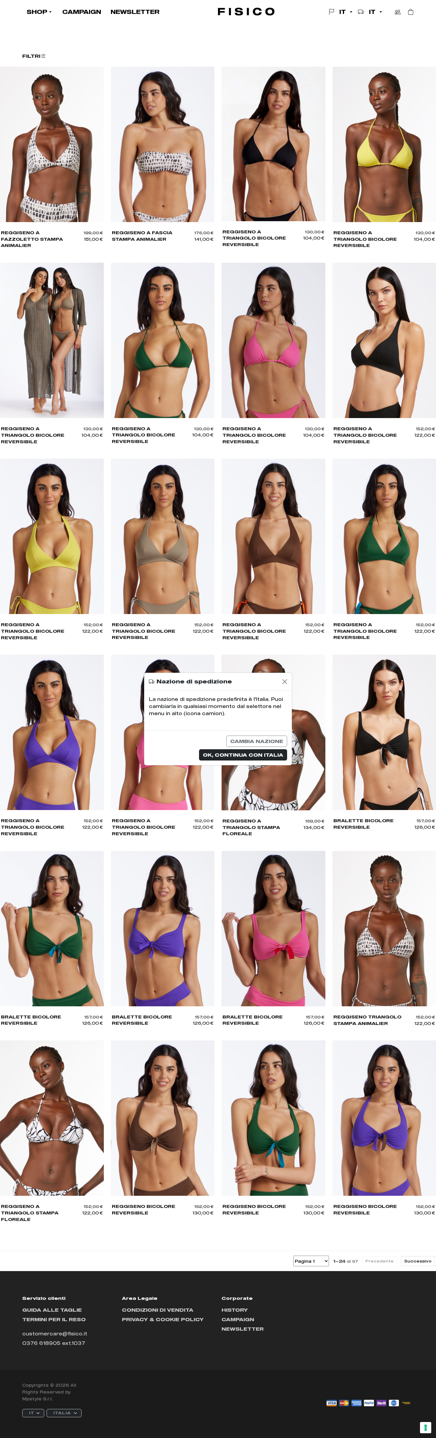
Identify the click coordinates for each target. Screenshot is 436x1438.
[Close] (284, 681)
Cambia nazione (256, 741)
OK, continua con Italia (243, 755)
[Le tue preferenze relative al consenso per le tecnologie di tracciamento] (425, 1427)
